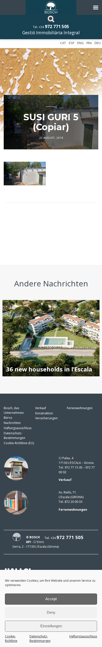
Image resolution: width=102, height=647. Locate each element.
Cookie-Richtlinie (11, 638)
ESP (72, 43)
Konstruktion (44, 413)
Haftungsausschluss (83, 636)
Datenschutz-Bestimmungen (40, 638)
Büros (8, 418)
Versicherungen (46, 418)
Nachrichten (12, 423)
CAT (63, 43)
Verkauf (40, 408)
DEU (98, 43)
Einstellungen (51, 626)
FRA (89, 43)
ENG (80, 43)
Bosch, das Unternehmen (14, 410)
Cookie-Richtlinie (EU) (19, 443)
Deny (51, 612)
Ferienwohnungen (80, 408)
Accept (51, 599)
